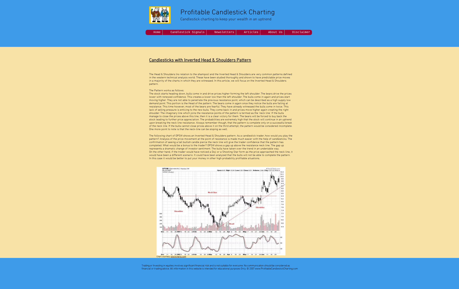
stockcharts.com (178, 256)
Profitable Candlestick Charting (227, 12)
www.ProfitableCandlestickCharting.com (276, 268)
